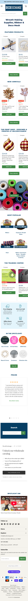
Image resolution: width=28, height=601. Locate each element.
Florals (18, 588)
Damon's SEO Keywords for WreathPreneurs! (8, 288)
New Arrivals (13, 585)
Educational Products (18, 591)
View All (14, 366)
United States (13, 566)
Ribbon (23, 587)
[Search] (25, 13)
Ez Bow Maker (6, 56)
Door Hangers (22, 590)
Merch (10, 591)
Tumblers (5, 591)
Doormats (15, 590)
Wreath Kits (13, 588)
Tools (9, 590)
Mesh (3, 588)
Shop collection (14, 74)
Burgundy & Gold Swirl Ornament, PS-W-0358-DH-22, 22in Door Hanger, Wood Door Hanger (8, 158)
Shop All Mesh (14, 195)
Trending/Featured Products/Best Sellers (10, 587)
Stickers (8, 593)
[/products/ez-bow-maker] (9, 45)
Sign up (22, 558)
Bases (7, 588)
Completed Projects (16, 593)
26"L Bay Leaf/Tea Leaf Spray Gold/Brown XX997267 (8, 107)
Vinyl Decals (4, 590)
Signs (23, 588)
